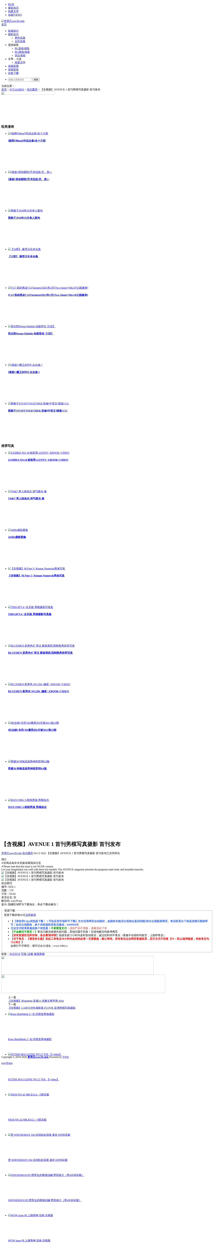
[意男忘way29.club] (12, 21)
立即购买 (30, 914)
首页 (4, 24)
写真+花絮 (27, 954)
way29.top (7, 1063)
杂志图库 (32, 89)
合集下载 (13, 73)
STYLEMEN (17, 89)
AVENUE (14, 954)
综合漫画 (20, 55)
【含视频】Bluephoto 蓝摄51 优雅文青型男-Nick (36, 1000)
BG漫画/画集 (22, 51)
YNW (65, 1057)
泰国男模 (39, 954)
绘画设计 (13, 30)
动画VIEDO (15, 14)
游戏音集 (13, 69)
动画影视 (13, 66)
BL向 (11, 4)
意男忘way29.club (11, 853)
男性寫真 (20, 37)
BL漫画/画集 (22, 48)
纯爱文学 (13, 11)
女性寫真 (20, 41)
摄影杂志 (13, 7)
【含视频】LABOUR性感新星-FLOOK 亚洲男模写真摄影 (42, 1007)
